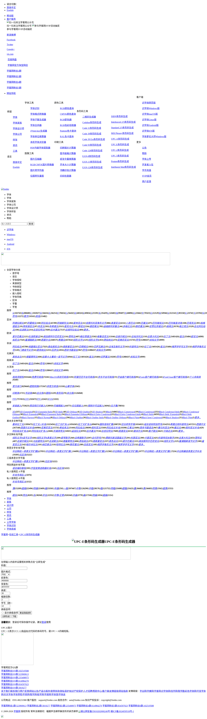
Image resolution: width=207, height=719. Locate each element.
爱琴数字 (65, 438)
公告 (144, 148)
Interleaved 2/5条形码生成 (123, 122)
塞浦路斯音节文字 (188, 441)
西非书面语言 (71, 350)
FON (50, 399)
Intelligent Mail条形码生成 (123, 167)
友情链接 (113, 691)
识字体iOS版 (148, 131)
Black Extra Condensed (100, 414)
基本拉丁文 (18, 424)
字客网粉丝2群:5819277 (38, 706)
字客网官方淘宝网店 (18, 65)
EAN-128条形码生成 (92, 167)
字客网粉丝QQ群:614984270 (15, 681)
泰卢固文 (152, 431)
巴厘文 (144, 323)
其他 (37, 316)
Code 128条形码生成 (92, 150)
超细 (24, 488)
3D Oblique (71, 412)
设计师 (10, 505)
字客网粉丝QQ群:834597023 (15, 684)
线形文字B (93, 340)
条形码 (59, 393)
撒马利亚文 (163, 427)
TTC (39, 399)
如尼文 (15, 340)
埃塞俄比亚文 (35, 346)
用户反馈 (146, 181)
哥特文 (71, 336)
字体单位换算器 (38, 136)
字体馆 (54, 694)
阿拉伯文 (45, 323)
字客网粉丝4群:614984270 (89, 706)
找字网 (174, 691)
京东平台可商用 (106, 377)
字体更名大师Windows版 (154, 136)
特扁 (94, 495)
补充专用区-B (19, 481)
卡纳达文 (167, 431)
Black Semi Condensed (152, 417)
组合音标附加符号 (153, 424)
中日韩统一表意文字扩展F (158, 451)
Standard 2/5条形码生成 (122, 127)
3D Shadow (97, 412)
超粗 (124, 488)
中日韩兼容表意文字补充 (189, 451)
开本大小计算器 (68, 164)
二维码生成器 (89, 117)
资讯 (15, 145)
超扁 (105, 495)
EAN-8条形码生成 (91, 156)
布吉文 (41, 326)
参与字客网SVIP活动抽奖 (19, 29)
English (10, 10)
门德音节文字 (26, 350)
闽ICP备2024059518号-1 (122, 711)
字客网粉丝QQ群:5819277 (13, 688)
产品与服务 (44, 691)
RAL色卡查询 (67, 136)
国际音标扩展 (106, 424)
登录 (44, 622)
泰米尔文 (138, 431)
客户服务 (11, 19)
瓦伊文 (55, 350)
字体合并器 (36, 125)
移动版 (10, 15)
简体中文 (11, 7)
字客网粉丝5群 (14, 87)
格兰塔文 (183, 326)
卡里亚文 (148, 438)
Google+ (11, 49)
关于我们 (5, 691)
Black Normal (44, 417)
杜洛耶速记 (34, 336)
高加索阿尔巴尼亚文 (53, 336)
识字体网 (165, 691)
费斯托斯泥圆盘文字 (116, 438)
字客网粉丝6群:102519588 (141, 706)
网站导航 (11, 93)
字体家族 (17, 123)
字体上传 (146, 159)
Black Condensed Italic (169, 412)
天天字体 (8, 694)
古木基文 (54, 330)
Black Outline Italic (95, 417)
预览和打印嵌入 (37, 406)
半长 (45, 495)
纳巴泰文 (46, 444)
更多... (87, 330)
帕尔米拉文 (31, 444)
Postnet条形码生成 (120, 161)
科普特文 (133, 346)
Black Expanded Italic (51, 414)
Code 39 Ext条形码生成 (93, 139)
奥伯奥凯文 (53, 346)
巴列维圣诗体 (175, 323)
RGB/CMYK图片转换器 (42, 164)
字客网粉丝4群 (14, 82)
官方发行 (16, 386)
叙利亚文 (96, 427)
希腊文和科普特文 (179, 424)
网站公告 (33, 691)
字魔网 (150, 691)
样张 (15, 140)
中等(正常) (59, 495)
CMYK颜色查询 (68, 114)
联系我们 (15, 691)
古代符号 (96, 438)
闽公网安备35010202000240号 (95, 711)
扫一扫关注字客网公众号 (19, 26)
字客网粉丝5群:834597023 (115, 706)
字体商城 (11, 529)
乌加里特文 (38, 441)
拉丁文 (166, 336)
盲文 (182, 336)
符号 (14, 316)
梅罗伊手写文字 (180, 346)
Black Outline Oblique (116, 417)
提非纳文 (41, 350)
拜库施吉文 (28, 326)
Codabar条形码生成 (91, 122)
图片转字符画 (37, 170)
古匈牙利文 (137, 336)
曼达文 (177, 427)
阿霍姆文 (31, 323)
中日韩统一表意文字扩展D (92, 451)
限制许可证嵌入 (96, 406)
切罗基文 (105, 357)
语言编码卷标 (19, 468)
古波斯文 (23, 330)
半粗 (91, 488)
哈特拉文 (60, 444)
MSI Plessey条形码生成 (122, 133)
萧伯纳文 (108, 340)
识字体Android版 (150, 125)
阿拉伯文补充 (113, 427)
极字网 (40, 694)
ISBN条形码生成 (119, 116)
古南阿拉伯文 (72, 330)
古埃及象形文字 (116, 346)
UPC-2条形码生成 (120, 150)
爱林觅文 (77, 323)
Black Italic (148, 414)
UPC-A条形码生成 (120, 139)
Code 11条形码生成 (91, 128)
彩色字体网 (190, 691)
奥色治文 (16, 357)
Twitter (10, 44)
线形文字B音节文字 (22, 438)
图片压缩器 (36, 159)
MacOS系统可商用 (59, 377)
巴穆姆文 (83, 346)
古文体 (40, 393)
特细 (35, 488)
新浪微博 (11, 35)
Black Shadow (172, 417)
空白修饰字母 (128, 424)
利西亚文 (135, 438)
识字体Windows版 (151, 108)
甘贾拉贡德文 (156, 326)
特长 (25, 495)
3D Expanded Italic (43, 412)
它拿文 (130, 427)
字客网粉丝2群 (14, 71)
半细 (56, 488)
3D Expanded (26, 412)
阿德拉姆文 (18, 323)
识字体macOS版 (150, 114)
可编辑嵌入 (59, 406)
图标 (48, 393)
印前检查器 (65, 176)
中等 (78, 488)
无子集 (114, 406)
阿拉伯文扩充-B (20, 431)
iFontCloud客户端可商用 (175, 377)
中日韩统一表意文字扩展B (25, 451)
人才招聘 (87, 691)
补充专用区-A (19, 475)
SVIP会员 (147, 176)
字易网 (26, 694)
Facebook (11, 40)
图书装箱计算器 (68, 153)
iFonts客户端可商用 (148, 377)
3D (13, 412)
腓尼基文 (139, 326)
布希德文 (53, 326)
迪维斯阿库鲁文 (111, 326)
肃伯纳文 (83, 441)
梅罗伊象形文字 (105, 444)
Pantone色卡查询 (68, 131)
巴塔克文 (191, 323)
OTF (27, 399)
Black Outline (76, 417)
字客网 (4, 534)
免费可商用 (37, 377)
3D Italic (59, 412)
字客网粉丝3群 (14, 76)
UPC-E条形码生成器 (29, 534)
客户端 (105, 691)
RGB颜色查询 (67, 108)
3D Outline (85, 412)
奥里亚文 (115, 323)
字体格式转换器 (38, 114)
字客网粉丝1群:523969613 (13, 706)
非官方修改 (52, 386)
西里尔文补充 (27, 427)
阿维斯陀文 (62, 323)
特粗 (113, 488)
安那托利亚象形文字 (96, 323)
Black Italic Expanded (169, 414)
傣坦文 (81, 326)
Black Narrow (28, 417)
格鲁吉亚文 (102, 336)
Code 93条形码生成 (91, 145)
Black (108, 412)
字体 (15, 117)
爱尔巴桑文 (18, 336)
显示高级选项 (11, 613)
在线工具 (13, 534)
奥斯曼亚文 (68, 346)
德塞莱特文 (31, 357)
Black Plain (134, 417)
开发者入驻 (147, 164)
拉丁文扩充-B (84, 424)
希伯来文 (63, 427)
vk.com (10, 54)
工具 (15, 151)
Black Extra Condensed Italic (128, 414)
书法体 (28, 393)
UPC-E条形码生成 (120, 144)
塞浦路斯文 (30, 340)
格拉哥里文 (85, 336)
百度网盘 (12, 59)
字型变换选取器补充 (41, 468)
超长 (14, 495)
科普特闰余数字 (166, 438)
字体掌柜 (17, 694)
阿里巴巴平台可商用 (84, 377)
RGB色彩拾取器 (68, 125)
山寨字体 (69, 386)
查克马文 (68, 326)
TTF (14, 399)
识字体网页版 (149, 103)
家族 (9, 502)
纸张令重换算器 (68, 159)
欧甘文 (194, 336)
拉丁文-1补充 (39, 424)
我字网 (33, 694)
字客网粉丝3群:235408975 (63, 706)
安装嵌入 (16, 406)
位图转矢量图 (37, 176)
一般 (65, 488)
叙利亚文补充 (192, 427)
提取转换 (34, 386)
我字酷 (181, 691)
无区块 (22, 454)
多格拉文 (127, 326)
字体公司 (17, 134)
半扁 (75, 495)
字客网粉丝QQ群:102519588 (15, 671)
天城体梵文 (58, 431)
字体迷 (62, 694)
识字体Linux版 (149, 119)
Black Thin (187, 417)
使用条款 (55, 691)
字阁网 (47, 694)
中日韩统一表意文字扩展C (59, 451)
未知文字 (154, 340)
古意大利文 (153, 336)
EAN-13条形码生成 (91, 162)
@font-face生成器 (38, 131)
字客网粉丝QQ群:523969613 (15, 674)
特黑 (154, 488)
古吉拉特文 (38, 330)
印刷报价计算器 (68, 148)
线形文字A (78, 340)
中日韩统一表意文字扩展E (126, 451)
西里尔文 (45, 340)
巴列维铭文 (158, 323)
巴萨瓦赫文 (99, 346)
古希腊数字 (80, 438)
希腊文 (61, 340)
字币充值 (146, 170)
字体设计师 (18, 128)
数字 (26, 316)
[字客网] (5, 189)
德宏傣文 (94, 326)
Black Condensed (146, 412)
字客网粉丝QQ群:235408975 (15, 677)
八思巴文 (130, 323)
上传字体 (11, 522)
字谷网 (143, 691)
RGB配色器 (66, 119)
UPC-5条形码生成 (120, 156)
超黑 (165, 488)
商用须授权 (18, 377)
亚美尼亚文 (123, 340)
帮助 (144, 153)
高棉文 (169, 326)
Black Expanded (30, 414)
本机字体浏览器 (38, 142)
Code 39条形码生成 (91, 133)
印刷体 (15, 393)
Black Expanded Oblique (76, 414)
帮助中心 (97, 691)
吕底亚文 (88, 444)
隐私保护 (64, 691)
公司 (9, 508)
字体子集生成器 (38, 119)
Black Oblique (59, 417)
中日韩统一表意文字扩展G (25, 461)
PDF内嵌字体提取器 (40, 148)
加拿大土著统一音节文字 (54, 357)
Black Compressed (126, 412)
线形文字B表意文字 (46, 438)
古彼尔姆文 (121, 336)
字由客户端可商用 (126, 377)
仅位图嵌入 (77, 406)
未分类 (70, 393)
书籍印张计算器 (68, 170)
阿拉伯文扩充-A (39, 431)
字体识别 (34, 108)
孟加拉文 (76, 431)
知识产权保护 (76, 691)
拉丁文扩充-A (62, 424)
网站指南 (123, 691)
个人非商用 (195, 377)
